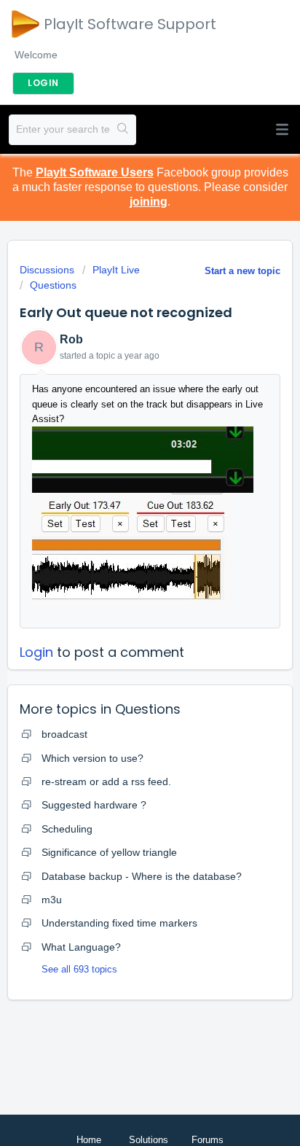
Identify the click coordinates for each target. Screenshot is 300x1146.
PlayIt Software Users (95, 172)
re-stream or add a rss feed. (106, 781)
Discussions (47, 270)
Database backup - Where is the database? (142, 876)
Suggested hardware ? (94, 805)
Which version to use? (92, 758)
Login (36, 652)
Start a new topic (242, 270)
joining (148, 201)
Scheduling (67, 829)
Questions (53, 285)
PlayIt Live (116, 270)
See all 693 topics (79, 969)
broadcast (64, 734)
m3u (52, 899)
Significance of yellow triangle (109, 852)
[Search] (122, 129)
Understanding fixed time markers (119, 923)
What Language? (81, 947)
